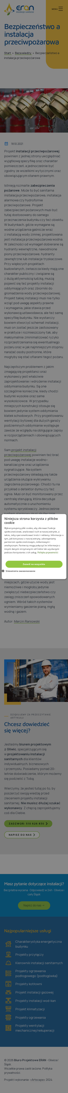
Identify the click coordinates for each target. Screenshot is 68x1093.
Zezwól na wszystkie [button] (34, 564)
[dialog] (34, 546)
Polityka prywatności (47, 552)
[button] (19, 571)
